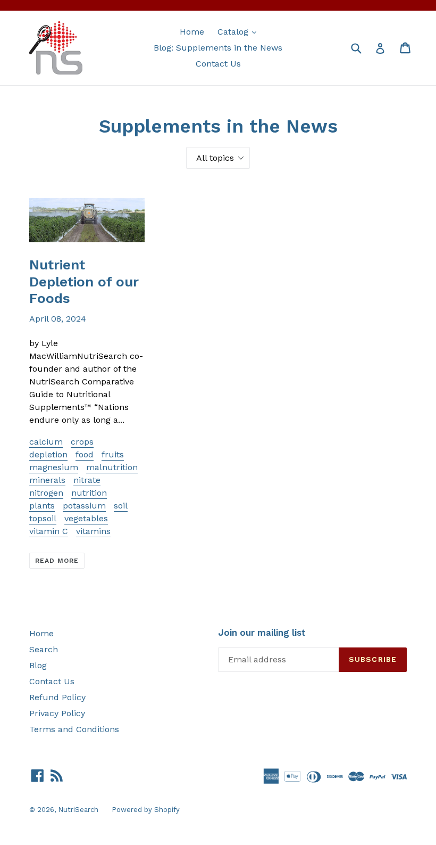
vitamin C (48, 531)
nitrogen (46, 493)
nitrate (86, 480)
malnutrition (112, 467)
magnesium (53, 467)
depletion (48, 454)
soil (121, 506)
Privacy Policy (57, 713)
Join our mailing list (262, 632)
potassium (84, 506)
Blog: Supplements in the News (218, 48)
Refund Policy (57, 697)
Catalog (239, 31)
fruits (113, 454)
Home (192, 32)
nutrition (89, 493)
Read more (57, 560)
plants (42, 506)
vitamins (93, 531)
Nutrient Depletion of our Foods (84, 281)
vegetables (86, 518)
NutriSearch (78, 810)
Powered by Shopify (146, 810)
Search (43, 649)
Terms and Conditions (74, 729)
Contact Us (218, 64)
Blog (38, 665)
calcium (46, 442)
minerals (47, 480)
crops (82, 442)
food (85, 454)
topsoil (42, 518)
